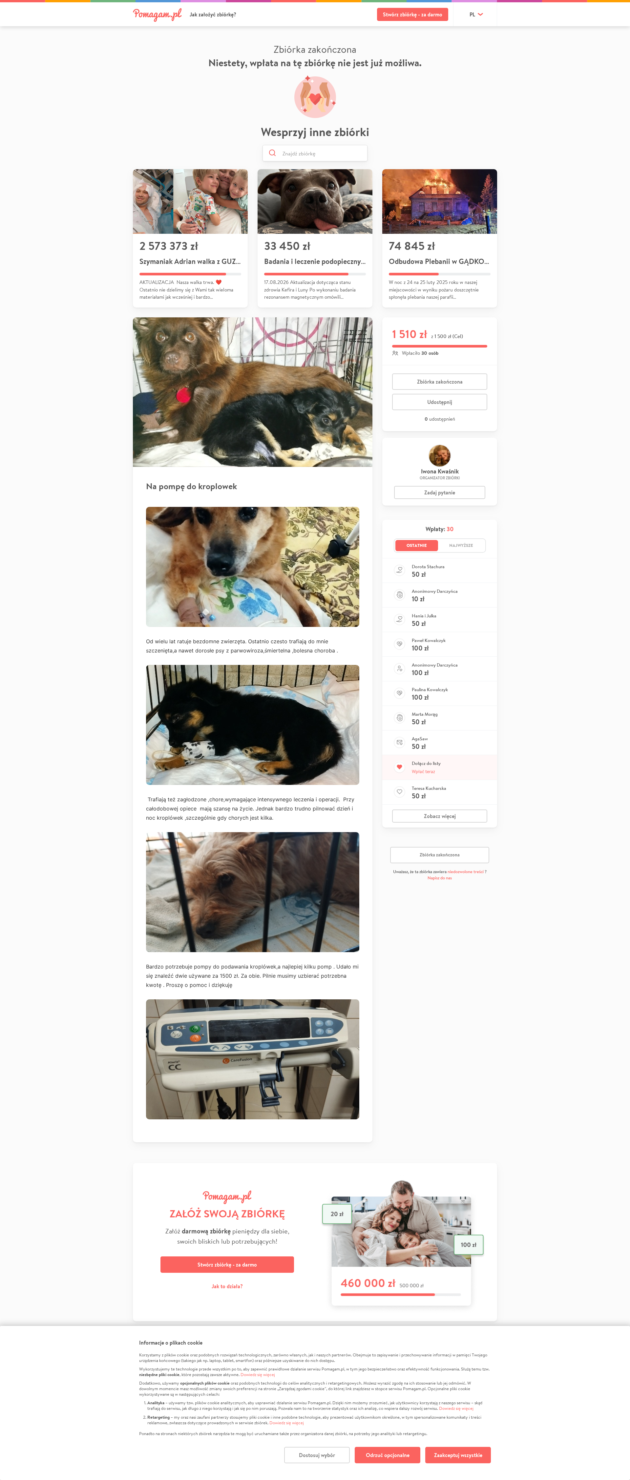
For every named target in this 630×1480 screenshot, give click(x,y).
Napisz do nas (440, 878)
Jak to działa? (227, 1286)
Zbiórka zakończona (440, 381)
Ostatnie (417, 545)
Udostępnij (439, 402)
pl (472, 14)
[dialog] (315, 1403)
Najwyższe (461, 545)
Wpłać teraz (423, 771)
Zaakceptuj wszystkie (458, 1455)
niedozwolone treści (466, 871)
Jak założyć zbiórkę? (213, 14)
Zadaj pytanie (439, 492)
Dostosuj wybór (317, 1455)
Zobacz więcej (440, 816)
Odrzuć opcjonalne (388, 1455)
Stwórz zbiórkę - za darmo (412, 14)
